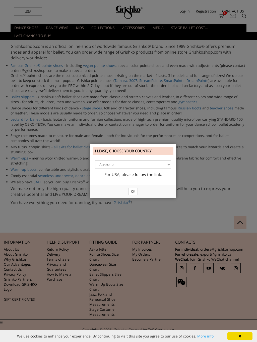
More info (205, 336)
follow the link (148, 174)
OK (133, 191)
